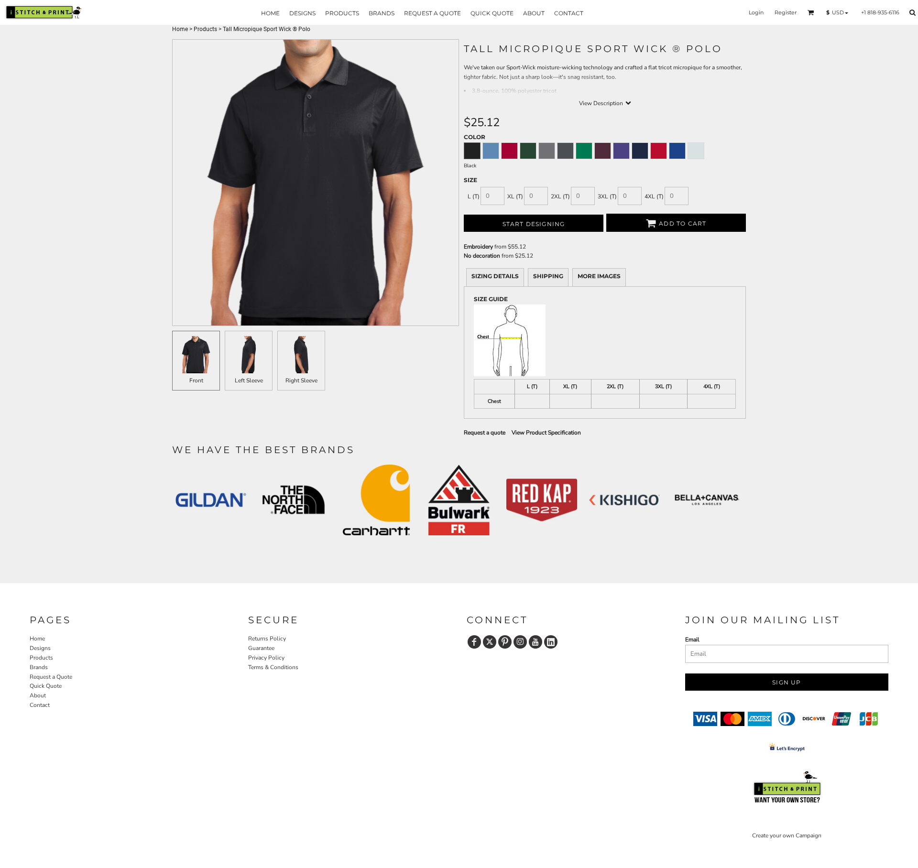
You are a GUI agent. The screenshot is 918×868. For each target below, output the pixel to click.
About (38, 695)
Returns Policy (267, 638)
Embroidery (478, 246)
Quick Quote (46, 686)
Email (692, 639)
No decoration (482, 256)
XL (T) (515, 196)
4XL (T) (654, 196)
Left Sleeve (249, 380)
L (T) (474, 196)
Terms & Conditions (273, 667)
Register (786, 12)
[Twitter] (489, 642)
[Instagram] (520, 642)
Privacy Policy (266, 658)
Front (196, 380)
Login (756, 12)
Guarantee (261, 648)
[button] (811, 12)
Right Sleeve (301, 380)
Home (180, 29)
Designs (40, 648)
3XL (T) (607, 196)
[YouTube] (535, 642)
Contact (40, 705)
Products (205, 29)
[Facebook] (474, 642)
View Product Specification (546, 432)
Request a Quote (51, 677)
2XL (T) (560, 196)
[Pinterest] (505, 642)
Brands (39, 667)
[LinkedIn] (550, 642)
